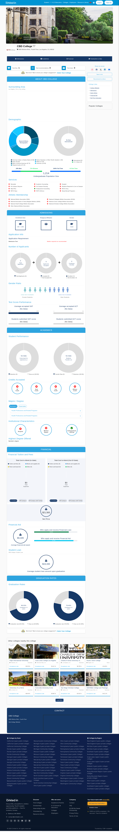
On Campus (13, 500)
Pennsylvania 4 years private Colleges (72, 749)
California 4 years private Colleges (18, 744)
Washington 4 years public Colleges (71, 778)
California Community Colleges (17, 746)
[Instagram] (14, 820)
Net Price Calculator (95, 98)
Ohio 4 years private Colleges (69, 741)
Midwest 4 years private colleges (97, 769)
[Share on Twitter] (100, 70)
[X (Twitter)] (18, 820)
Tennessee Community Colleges (70, 760)
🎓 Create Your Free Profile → (97, 803)
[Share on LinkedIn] (105, 69)
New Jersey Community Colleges (44, 765)
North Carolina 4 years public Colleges (46, 776)
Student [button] (46, 2)
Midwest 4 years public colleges (97, 766)
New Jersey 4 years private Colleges (45, 762)
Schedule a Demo (93, 807)
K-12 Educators (57, 2)
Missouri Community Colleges (43, 757)
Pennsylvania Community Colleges (71, 752)
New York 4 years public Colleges (44, 768)
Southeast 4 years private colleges (98, 754)
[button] (93, 3)
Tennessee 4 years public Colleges (71, 754)
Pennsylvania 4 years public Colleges (72, 746)
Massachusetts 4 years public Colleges (19, 781)
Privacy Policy (73, 813)
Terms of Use (73, 816)
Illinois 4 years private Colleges (17, 776)
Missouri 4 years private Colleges (44, 754)
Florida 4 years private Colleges (17, 752)
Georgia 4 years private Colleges (17, 760)
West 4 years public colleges (96, 781)
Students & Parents (57, 803)
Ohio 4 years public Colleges (43, 785)
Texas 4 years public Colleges (69, 762)
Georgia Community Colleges (16, 762)
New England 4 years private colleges (99, 744)
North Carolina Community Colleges (45, 783)
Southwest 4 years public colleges (98, 786)
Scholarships (37, 805)
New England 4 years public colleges (99, 741)
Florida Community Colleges (16, 754)
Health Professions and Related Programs (24, 410)
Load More (59, 700)
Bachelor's (13, 406)
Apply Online (93, 93)
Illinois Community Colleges (16, 778)
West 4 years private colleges (96, 783)
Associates (22, 406)
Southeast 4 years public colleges (98, 752)
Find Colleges (37, 803)
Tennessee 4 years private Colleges (71, 757)
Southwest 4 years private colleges (98, 789)
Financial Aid (93, 95)
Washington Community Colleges (71, 784)
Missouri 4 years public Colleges (44, 752)
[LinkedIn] (11, 820)
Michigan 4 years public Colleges (44, 744)
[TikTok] (25, 820)
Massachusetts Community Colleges (45, 741)
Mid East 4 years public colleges (97, 746)
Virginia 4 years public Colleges (70, 770)
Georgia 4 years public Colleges (17, 757)
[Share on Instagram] (92, 69)
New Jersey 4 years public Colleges (45, 760)
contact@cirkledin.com (15, 817)
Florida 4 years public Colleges (17, 749)
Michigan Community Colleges (43, 749)
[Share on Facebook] (97, 69)
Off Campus (23, 500)
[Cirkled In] (11, 2)
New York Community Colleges (44, 773)
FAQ (70, 805)
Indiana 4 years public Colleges (17, 765)
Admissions (93, 90)
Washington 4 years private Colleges (72, 781)
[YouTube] (22, 820)
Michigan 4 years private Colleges (45, 746)
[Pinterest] (29, 820)
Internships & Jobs (39, 808)
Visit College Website (14, 722)
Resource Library (38, 814)
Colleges (65, 2)
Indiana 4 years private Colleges (17, 768)
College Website (94, 88)
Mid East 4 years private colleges (97, 749)
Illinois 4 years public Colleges (16, 773)
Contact (71, 803)
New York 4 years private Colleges (45, 770)
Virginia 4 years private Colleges (70, 773)
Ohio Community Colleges (68, 744)
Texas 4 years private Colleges (70, 765)
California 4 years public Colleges (17, 741)
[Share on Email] (109, 69)
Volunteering (37, 811)
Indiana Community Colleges (16, 770)
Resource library (83, 2)
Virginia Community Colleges (69, 776)
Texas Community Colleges (69, 768)
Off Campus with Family (35, 500)
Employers (73, 2)
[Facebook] (7, 820)
